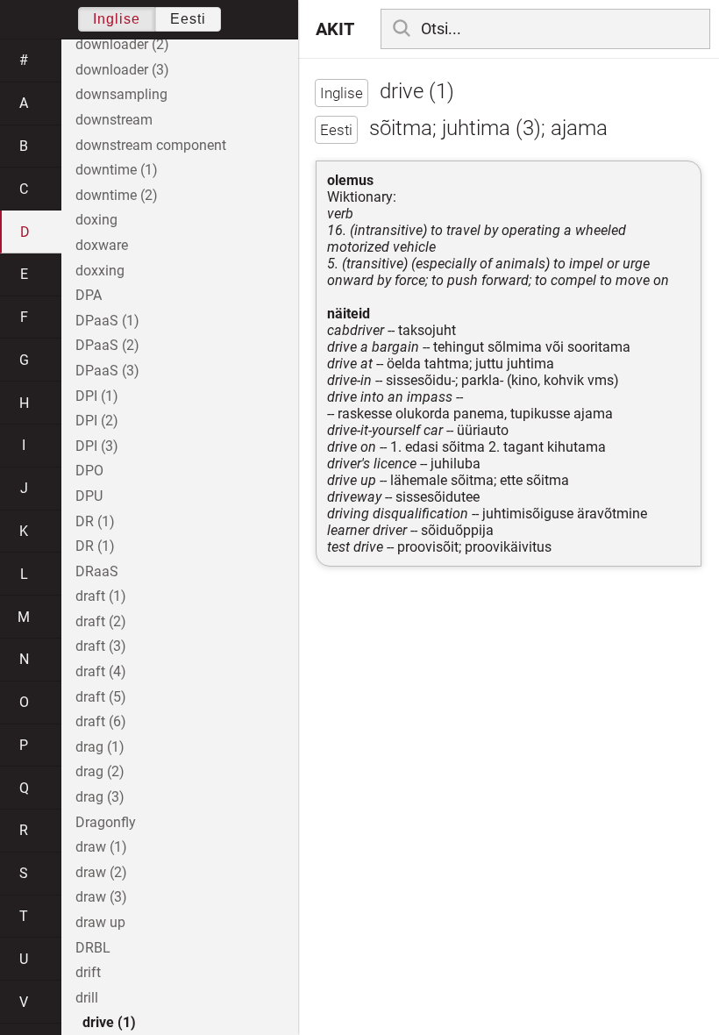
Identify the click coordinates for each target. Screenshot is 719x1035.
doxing (96, 219)
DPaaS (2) (107, 345)
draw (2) (101, 872)
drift (88, 972)
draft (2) (100, 621)
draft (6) (100, 721)
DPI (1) (96, 396)
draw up (100, 922)
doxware (101, 245)
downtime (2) (116, 195)
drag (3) (100, 797)
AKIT (335, 28)
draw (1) (101, 847)
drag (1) (100, 747)
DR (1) (95, 521)
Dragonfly (105, 822)
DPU (89, 496)
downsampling (121, 94)
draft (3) (100, 646)
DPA (88, 295)
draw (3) (101, 897)
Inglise (116, 18)
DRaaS (96, 571)
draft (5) (100, 697)
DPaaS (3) (107, 370)
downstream (114, 119)
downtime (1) (116, 169)
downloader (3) (122, 69)
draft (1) (100, 596)
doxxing (100, 270)
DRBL (92, 947)
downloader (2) (122, 44)
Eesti (188, 18)
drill (86, 997)
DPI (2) (96, 420)
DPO (89, 470)
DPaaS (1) (107, 320)
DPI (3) (96, 446)
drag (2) (100, 771)
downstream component (150, 145)
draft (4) (100, 671)
